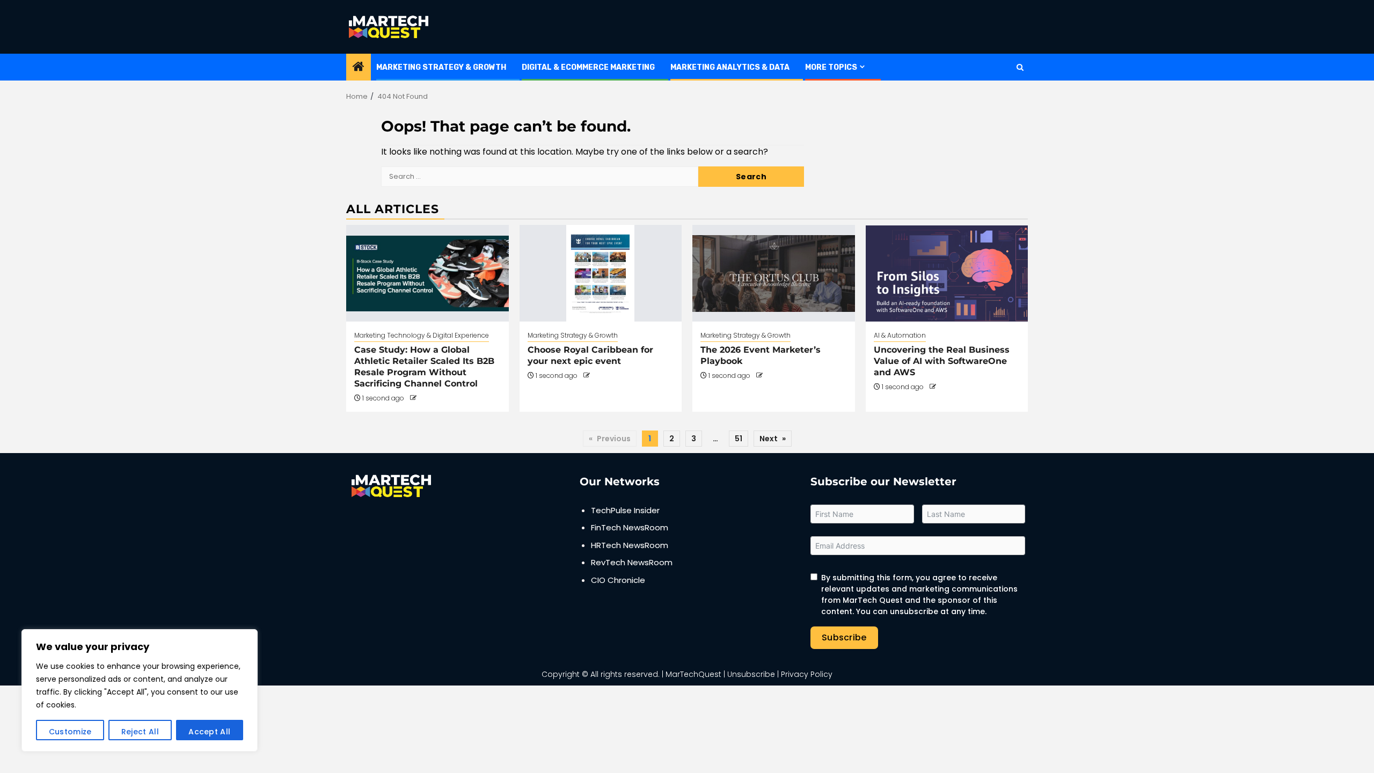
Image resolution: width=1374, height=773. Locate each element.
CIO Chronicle (618, 580)
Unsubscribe (751, 674)
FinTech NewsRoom (629, 527)
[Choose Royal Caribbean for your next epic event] (601, 273)
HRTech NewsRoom (629, 545)
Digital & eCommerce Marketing (588, 67)
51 (738, 438)
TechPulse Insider (625, 510)
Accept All (209, 731)
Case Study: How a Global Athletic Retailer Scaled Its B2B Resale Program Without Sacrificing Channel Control (424, 366)
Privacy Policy (806, 674)
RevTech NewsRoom (632, 562)
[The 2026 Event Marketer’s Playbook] (773, 273)
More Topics (831, 67)
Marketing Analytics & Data (730, 67)
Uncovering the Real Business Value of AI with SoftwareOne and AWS (942, 361)
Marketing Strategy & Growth (441, 67)
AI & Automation (900, 335)
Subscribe (844, 637)
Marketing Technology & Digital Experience (421, 335)
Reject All (140, 731)
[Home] (358, 67)
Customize (70, 731)
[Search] (1020, 67)
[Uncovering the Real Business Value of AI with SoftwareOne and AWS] (947, 273)
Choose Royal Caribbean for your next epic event (590, 355)
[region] (139, 690)
